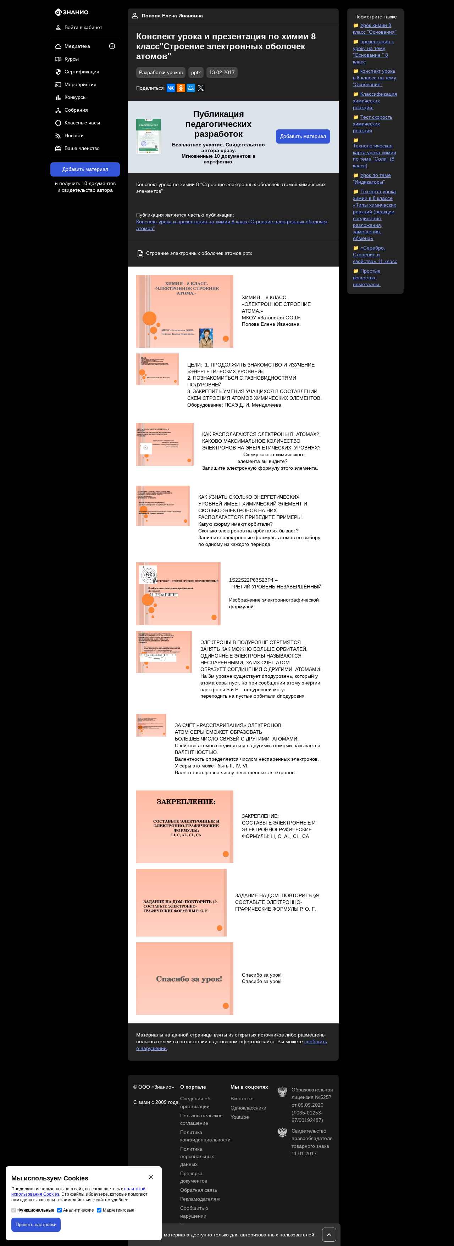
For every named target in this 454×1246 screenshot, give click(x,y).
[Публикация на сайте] (114, 47)
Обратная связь (198, 1190)
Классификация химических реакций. (375, 100)
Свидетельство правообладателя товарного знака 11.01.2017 (312, 1142)
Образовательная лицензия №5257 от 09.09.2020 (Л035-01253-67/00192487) (312, 1105)
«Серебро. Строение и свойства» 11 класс (375, 254)
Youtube (240, 1117)
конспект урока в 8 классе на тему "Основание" (374, 77)
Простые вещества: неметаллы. (367, 277)
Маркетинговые (118, 1210)
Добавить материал (85, 169)
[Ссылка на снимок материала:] (184, 311)
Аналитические (78, 1210)
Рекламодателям (200, 1199)
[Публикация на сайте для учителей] (148, 137)
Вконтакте (242, 1098)
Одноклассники (248, 1108)
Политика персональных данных (197, 1156)
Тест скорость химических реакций (372, 123)
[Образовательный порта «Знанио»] (69, 14)
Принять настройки (36, 1224)
